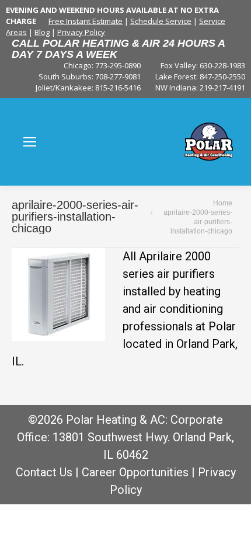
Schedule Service (160, 21)
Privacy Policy (81, 32)
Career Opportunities (135, 472)
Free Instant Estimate (85, 21)
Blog (42, 32)
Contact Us (44, 472)
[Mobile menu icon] (30, 141)
